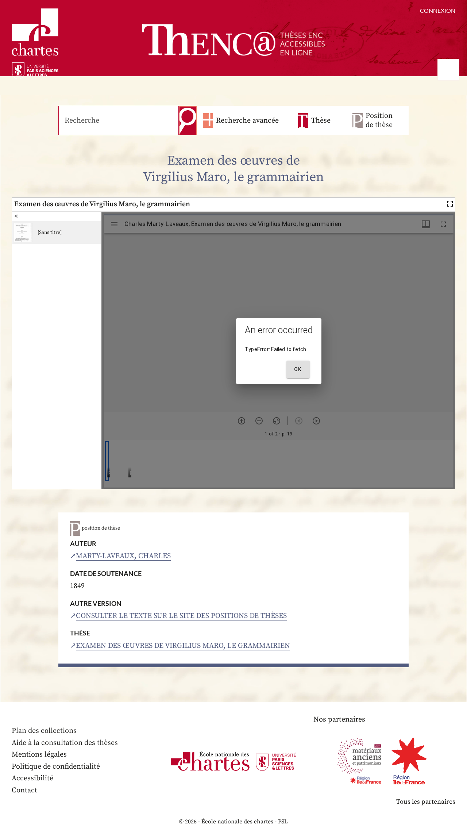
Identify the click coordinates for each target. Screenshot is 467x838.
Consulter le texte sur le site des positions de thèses (181, 615)
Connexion (437, 10)
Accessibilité (32, 778)
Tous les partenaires (425, 801)
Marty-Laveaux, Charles (123, 556)
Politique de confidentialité (56, 766)
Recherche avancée (247, 120)
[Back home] (233, 40)
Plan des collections (44, 730)
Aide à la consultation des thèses (65, 742)
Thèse (321, 120)
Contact (24, 790)
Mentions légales (39, 754)
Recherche (188, 120)
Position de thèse (379, 120)
